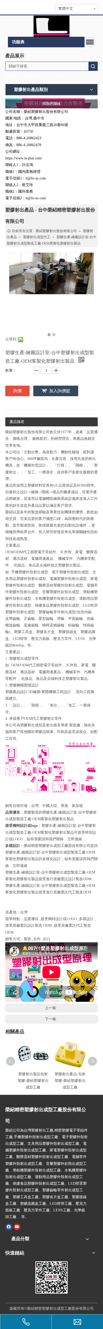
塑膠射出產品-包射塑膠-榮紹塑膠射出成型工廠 (70, 1080)
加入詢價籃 (59, 391)
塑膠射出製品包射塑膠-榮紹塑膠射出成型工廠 (33, 1080)
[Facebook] (9, 1226)
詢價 (17, 391)
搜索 (92, 66)
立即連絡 (74, 839)
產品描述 (17, 422)
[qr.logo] (51, 1277)
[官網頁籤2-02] (51, 26)
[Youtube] (17, 1226)
